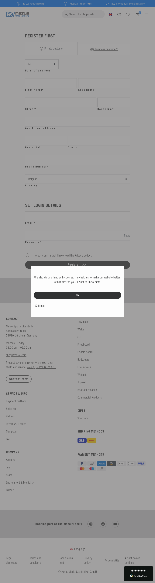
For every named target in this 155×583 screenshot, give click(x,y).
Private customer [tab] (54, 48)
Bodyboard (83, 359)
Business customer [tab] (106, 49)
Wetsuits (82, 374)
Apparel (82, 382)
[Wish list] (128, 14)
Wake (81, 329)
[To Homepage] (17, 14)
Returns (10, 416)
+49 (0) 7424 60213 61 (39, 362)
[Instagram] (90, 524)
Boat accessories (87, 390)
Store (9, 475)
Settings (40, 305)
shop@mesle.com (16, 355)
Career (9, 490)
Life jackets (84, 367)
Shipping (11, 408)
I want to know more (88, 282)
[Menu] (145, 14)
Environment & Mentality (20, 482)
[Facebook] (103, 524)
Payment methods (16, 401)
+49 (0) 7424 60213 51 (41, 367)
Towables (83, 321)
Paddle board (85, 352)
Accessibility (112, 560)
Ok (77, 295)
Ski (79, 337)
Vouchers (83, 418)
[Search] (128, 14)
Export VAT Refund (16, 424)
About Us (11, 459)
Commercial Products (90, 397)
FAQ (8, 439)
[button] (138, 573)
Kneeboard (84, 344)
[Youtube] (115, 524)
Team (9, 467)
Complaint (11, 431)
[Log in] (119, 14)
